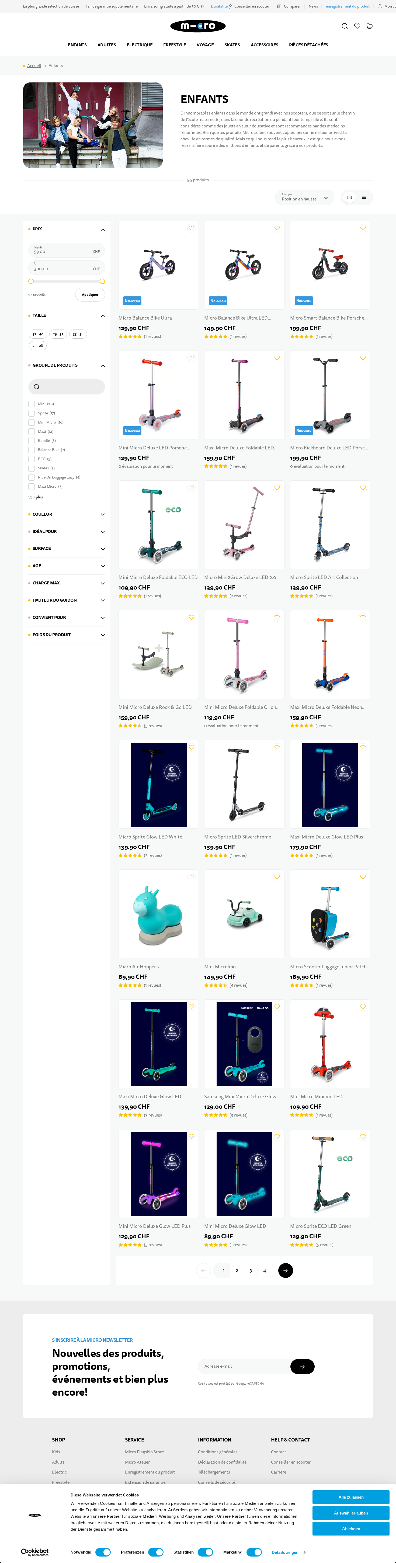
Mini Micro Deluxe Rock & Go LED (155, 707)
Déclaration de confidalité (222, 1462)
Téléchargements (214, 1472)
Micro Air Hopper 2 (139, 967)
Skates (232, 45)
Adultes (107, 45)
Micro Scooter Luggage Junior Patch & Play (328, 967)
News (313, 6)
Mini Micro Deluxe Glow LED (235, 1226)
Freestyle (174, 45)
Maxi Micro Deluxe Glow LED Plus (326, 837)
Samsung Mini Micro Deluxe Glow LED (240, 1097)
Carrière (278, 1472)
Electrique (140, 45)
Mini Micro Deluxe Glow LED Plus (155, 1226)
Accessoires (264, 45)
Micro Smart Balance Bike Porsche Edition (327, 319)
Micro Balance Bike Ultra (145, 318)
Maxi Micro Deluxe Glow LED (150, 1096)
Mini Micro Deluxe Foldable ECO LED (158, 577)
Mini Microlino (220, 967)
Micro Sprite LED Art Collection (324, 577)
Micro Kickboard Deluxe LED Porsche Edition (330, 448)
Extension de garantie (145, 1482)
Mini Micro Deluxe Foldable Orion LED (240, 708)
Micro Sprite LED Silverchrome (237, 837)
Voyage (205, 45)
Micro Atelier (137, 1462)
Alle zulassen (351, 1497)
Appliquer (90, 294)
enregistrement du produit (348, 6)
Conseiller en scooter (251, 6)
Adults (58, 1462)
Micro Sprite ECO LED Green (320, 1226)
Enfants (77, 45)
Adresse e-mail (218, 1366)
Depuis (38, 247)
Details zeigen (285, 1552)
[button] (345, 26)
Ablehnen (351, 1528)
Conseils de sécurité (216, 1482)
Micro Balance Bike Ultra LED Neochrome (236, 319)
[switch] (156, 1552)
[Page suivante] (285, 1270)
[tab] (66, 229)
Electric (59, 1472)
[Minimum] (31, 281)
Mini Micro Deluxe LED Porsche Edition (153, 448)
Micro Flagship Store (144, 1452)
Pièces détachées (308, 45)
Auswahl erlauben (351, 1513)
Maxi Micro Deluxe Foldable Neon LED (326, 708)
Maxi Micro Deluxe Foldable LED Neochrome (239, 448)
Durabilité (219, 6)
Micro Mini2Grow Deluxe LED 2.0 (240, 577)
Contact (278, 1452)
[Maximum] (102, 281)
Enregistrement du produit (150, 1472)
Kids (56, 1452)
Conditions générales (217, 1452)
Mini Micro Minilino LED (316, 1096)
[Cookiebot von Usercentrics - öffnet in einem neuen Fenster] (34, 1552)
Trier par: (289, 194)
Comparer (292, 6)
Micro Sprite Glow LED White (150, 837)
